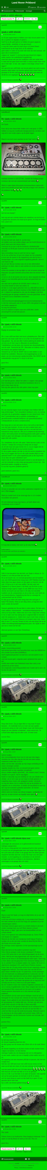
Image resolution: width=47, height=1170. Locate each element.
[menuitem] (6, 7)
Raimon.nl (31, 1165)
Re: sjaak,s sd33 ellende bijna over (15, 838)
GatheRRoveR (5, 112)
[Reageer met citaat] (40, 27)
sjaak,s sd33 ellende (11, 15)
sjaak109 (4, 25)
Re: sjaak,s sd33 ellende (11, 119)
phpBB (17, 1163)
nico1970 (4, 200)
